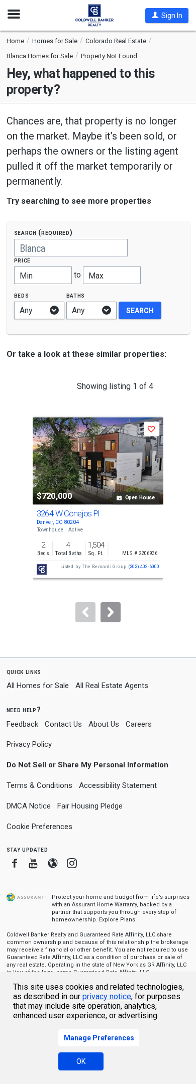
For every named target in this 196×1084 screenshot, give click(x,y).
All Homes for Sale (38, 685)
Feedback (22, 724)
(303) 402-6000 (144, 567)
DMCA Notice (29, 805)
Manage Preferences (99, 1038)
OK (80, 1061)
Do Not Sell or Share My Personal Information (87, 764)
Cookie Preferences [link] (39, 826)
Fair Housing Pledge (90, 805)
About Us (103, 724)
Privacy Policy (29, 744)
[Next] (111, 612)
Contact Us (63, 724)
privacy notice (106, 996)
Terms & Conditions (39, 785)
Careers (139, 724)
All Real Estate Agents (111, 685)
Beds (21, 295)
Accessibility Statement (118, 785)
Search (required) (43, 232)
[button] (166, 15)
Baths (75, 295)
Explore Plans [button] (117, 919)
